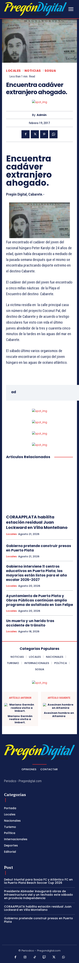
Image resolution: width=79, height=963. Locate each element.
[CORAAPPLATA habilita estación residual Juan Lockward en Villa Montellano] (39, 487)
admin (42, 115)
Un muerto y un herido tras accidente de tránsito (30, 623)
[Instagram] (25, 957)
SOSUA (50, 70)
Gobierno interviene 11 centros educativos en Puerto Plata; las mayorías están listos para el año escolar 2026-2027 (36, 573)
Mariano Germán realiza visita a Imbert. (20, 719)
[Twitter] (35, 134)
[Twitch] (44, 957)
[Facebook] (25, 134)
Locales (13, 70)
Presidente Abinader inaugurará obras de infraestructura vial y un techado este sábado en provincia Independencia (38, 894)
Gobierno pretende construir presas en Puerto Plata (38, 548)
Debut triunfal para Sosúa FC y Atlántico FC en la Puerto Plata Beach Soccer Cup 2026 (38, 881)
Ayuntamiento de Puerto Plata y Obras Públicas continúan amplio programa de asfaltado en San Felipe (39, 600)
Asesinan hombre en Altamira (59, 714)
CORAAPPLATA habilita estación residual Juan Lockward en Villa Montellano (36, 522)
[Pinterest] (44, 134)
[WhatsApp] (53, 134)
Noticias (33, 70)
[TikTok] (35, 957)
